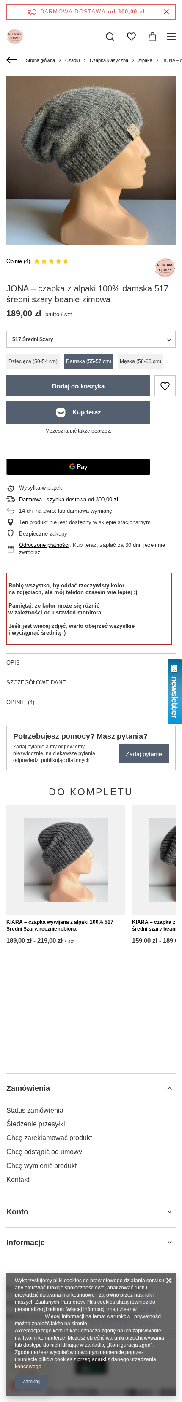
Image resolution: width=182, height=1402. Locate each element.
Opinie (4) (18, 261)
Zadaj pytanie (144, 754)
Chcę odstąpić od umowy (44, 1151)
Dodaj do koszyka (78, 386)
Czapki (72, 60)
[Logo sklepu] (14, 36)
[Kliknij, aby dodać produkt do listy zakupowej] (165, 385)
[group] (91, 160)
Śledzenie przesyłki (35, 1124)
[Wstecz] (13, 60)
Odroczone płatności (44, 545)
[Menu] (172, 36)
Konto (17, 1212)
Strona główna (40, 60)
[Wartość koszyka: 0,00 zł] (152, 36)
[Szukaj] (110, 36)
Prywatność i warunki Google (121, 1324)
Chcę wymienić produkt (41, 1165)
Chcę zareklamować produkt (49, 1137)
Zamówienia (28, 1088)
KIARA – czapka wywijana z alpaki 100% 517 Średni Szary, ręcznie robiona (59, 925)
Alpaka (145, 60)
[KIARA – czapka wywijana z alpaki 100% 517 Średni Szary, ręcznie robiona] (65, 860)
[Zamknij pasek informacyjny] (166, 12)
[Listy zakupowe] (131, 36)
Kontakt (17, 1179)
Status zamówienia (34, 1110)
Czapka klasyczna (109, 60)
